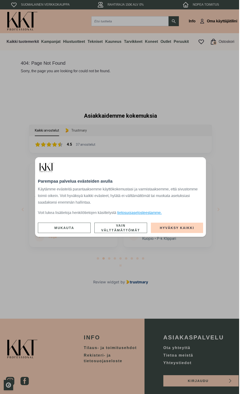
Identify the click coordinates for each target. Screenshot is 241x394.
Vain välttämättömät (120, 228)
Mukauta (64, 228)
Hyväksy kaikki (177, 228)
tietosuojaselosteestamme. (139, 213)
